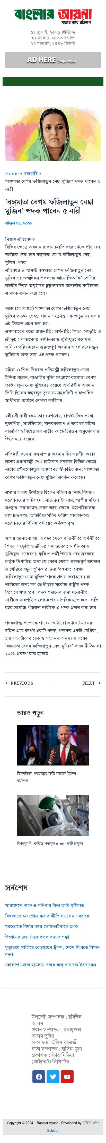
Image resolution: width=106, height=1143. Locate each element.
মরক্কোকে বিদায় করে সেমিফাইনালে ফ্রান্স (41, 926)
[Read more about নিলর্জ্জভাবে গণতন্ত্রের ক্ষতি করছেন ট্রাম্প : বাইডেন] (53, 745)
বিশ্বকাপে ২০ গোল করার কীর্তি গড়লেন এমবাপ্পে (47, 916)
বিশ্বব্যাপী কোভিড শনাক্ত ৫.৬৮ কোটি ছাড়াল (50, 843)
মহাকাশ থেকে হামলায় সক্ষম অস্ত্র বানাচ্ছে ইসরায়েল (50, 965)
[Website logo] (53, 1005)
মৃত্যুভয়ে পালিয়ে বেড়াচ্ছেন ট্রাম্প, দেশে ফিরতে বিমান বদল (52, 951)
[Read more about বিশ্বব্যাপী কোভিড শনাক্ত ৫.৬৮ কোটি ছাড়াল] (53, 815)
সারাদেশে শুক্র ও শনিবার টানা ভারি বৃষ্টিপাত (44, 905)
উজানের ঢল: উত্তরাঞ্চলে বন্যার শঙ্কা (37, 937)
